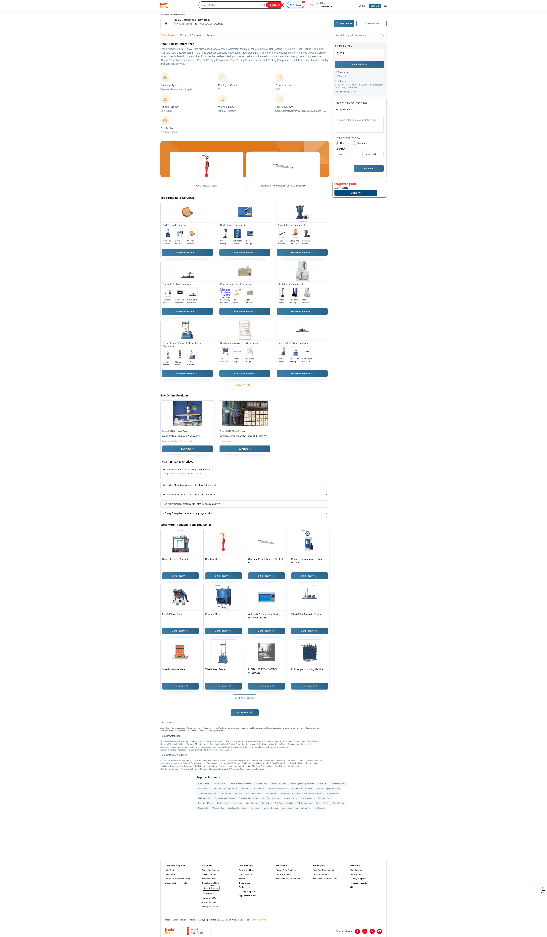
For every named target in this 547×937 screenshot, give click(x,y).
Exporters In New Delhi (345, 92)
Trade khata (244, 883)
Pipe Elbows (319, 808)
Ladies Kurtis (223, 803)
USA (242, 920)
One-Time (345, 143)
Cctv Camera (252, 803)
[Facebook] (357, 931)
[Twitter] (372, 931)
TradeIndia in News (210, 883)
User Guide (170, 874)
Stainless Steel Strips (248, 798)
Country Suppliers (358, 878)
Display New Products (286, 870)
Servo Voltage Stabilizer (240, 784)
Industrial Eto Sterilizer (302, 788)
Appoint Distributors (248, 896)
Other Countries (259, 920)
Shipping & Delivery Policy (176, 883)
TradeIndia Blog (209, 878)
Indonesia (213, 920)
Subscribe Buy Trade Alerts (288, 878)
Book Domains (245, 874)
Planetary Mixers (205, 803)
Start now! (356, 193)
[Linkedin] (364, 931)
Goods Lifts (203, 808)
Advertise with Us (246, 870)
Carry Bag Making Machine (302, 784)
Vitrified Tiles (218, 808)
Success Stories (209, 874)
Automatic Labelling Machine (248, 793)
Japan (167, 920)
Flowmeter (259, 788)
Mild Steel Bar (204, 798)
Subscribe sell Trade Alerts (325, 878)
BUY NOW (186, 449)
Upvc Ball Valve (303, 808)
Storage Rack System (313, 793)
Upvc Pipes (287, 808)
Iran (247, 920)
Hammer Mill (225, 793)
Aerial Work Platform (290, 793)
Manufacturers (356, 870)
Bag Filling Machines (271, 798)
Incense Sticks (322, 803)
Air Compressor (305, 803)
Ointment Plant (324, 798)
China (175, 920)
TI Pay (242, 878)
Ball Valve (266, 803)
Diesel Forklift (271, 793)
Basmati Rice (261, 784)
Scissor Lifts (203, 788)
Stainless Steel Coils (237, 808)
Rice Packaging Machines (328, 788)
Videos (353, 887)
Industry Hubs (356, 874)
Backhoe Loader (278, 784)
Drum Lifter (323, 784)
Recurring (362, 143)
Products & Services (190, 35)
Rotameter (245, 788)
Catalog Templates (247, 891)
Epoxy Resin (332, 793)
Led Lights (237, 803)
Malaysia (203, 920)
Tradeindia (164, 15)
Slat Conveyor (307, 798)
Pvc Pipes (254, 808)
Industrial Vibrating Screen (225, 788)
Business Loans (246, 887)
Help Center (170, 870)
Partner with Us (209, 898)
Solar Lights (338, 803)
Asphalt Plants (290, 798)
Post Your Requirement (323, 870)
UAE (222, 920)
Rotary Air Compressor (278, 788)
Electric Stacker (339, 784)
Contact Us (207, 894)
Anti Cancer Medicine (284, 803)
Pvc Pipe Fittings (270, 808)
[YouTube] (379, 931)
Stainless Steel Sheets (225, 798)
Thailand (192, 920)
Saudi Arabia (231, 920)
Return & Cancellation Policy (177, 878)
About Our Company (211, 870)
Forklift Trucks (219, 784)
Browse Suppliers (321, 874)
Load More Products (245, 698)
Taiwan (183, 920)
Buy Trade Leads (283, 874)
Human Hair (203, 784)
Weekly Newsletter (210, 906)
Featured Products (358, 883)
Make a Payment (209, 902)
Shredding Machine (207, 793)
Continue (368, 168)
